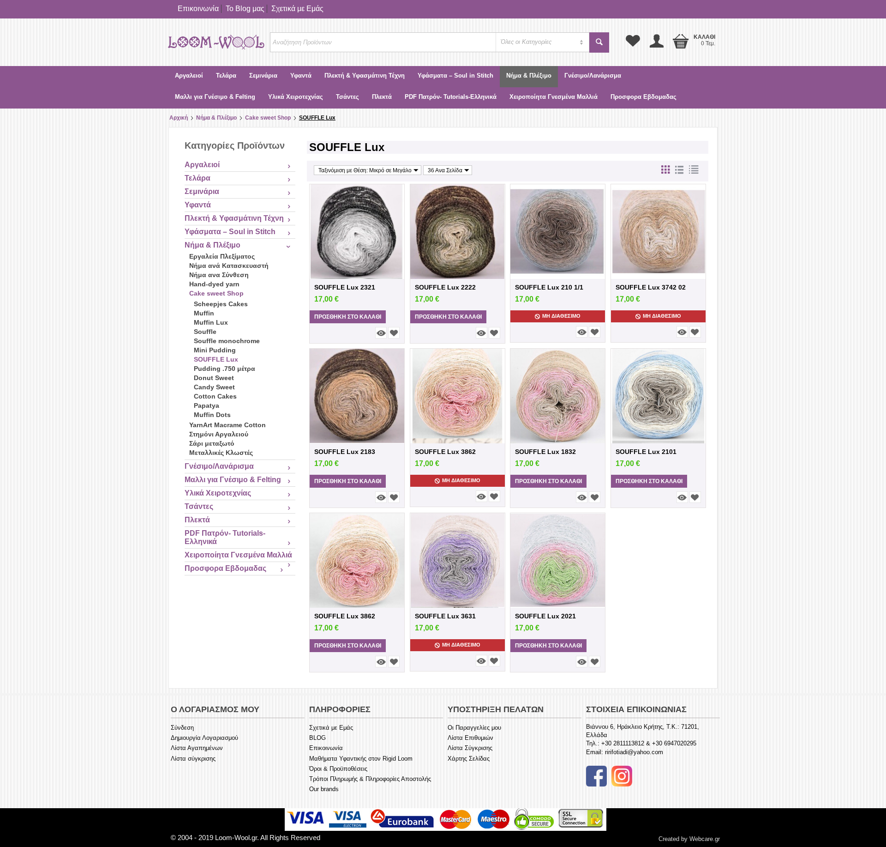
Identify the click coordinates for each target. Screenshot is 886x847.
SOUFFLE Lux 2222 (445, 287)
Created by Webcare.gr (689, 838)
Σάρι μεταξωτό (211, 443)
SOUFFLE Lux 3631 (445, 616)
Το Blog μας (245, 8)
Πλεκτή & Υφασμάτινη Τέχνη (364, 75)
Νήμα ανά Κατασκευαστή (229, 265)
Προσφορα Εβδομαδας (643, 96)
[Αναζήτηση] (599, 42)
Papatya (206, 405)
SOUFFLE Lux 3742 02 (651, 287)
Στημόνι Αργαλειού (218, 434)
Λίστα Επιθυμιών (470, 737)
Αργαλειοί (189, 75)
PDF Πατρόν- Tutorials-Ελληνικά (451, 96)
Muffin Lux (211, 322)
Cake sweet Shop (268, 118)
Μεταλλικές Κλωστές (221, 452)
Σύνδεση (182, 727)
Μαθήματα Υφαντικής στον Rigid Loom (361, 758)
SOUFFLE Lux (216, 359)
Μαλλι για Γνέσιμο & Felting (215, 96)
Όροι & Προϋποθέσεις (338, 768)
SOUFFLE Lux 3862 (445, 451)
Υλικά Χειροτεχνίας (295, 96)
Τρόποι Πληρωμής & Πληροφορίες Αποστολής (370, 778)
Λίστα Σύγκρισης (470, 747)
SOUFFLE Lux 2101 (646, 451)
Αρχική (178, 118)
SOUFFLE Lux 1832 (545, 451)
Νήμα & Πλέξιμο (528, 75)
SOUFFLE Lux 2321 (344, 287)
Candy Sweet (214, 387)
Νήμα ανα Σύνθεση (219, 274)
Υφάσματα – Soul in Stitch (455, 75)
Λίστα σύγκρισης (193, 758)
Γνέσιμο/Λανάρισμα (592, 75)
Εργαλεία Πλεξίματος (222, 256)
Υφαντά (300, 75)
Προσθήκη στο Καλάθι (347, 317)
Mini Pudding (215, 350)
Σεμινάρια (263, 75)
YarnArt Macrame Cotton (227, 425)
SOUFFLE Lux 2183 (344, 451)
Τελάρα (226, 75)
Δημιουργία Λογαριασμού (204, 737)
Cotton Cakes (215, 396)
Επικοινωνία (198, 8)
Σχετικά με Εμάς (297, 8)
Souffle (205, 331)
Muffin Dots (212, 414)
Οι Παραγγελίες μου (474, 727)
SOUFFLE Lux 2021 (545, 616)
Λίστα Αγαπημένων (197, 747)
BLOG (317, 737)
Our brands (324, 789)
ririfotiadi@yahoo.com (634, 752)
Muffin (204, 313)
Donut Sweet (214, 377)
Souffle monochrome (227, 341)
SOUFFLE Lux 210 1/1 (549, 287)
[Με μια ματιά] (381, 333)
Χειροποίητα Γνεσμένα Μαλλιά (553, 96)
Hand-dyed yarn (214, 284)
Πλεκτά (382, 96)
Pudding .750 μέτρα (224, 368)
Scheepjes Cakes (221, 304)
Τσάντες (347, 96)
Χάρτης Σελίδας (469, 758)
